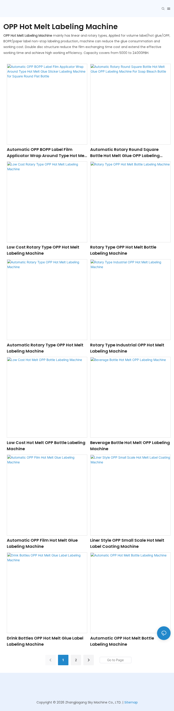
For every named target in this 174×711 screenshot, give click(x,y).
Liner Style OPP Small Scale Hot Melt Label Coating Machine (127, 543)
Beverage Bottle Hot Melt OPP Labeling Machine (130, 446)
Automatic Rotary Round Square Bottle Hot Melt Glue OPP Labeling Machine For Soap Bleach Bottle (125, 153)
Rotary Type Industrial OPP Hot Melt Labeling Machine (127, 348)
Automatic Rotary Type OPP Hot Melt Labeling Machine (45, 348)
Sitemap (131, 702)
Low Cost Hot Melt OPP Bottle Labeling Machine (46, 446)
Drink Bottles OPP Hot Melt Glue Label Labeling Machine (45, 641)
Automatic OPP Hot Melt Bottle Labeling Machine (122, 641)
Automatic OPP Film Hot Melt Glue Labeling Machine (42, 543)
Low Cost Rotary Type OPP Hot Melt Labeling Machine (43, 250)
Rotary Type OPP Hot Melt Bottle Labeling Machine (123, 250)
